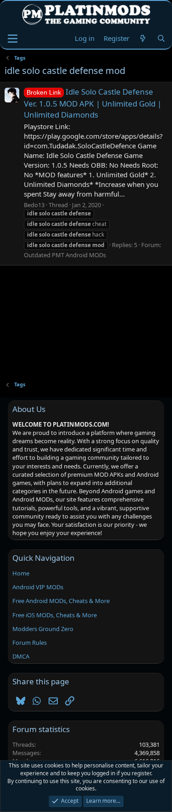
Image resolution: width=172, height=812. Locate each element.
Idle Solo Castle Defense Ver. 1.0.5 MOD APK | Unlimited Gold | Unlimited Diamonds (92, 103)
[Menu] (12, 38)
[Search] (161, 38)
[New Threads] (143, 38)
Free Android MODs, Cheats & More (61, 601)
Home (20, 573)
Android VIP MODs (37, 587)
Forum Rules (29, 642)
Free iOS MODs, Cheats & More (54, 615)
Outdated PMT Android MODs (65, 255)
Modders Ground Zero (42, 629)
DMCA (20, 656)
